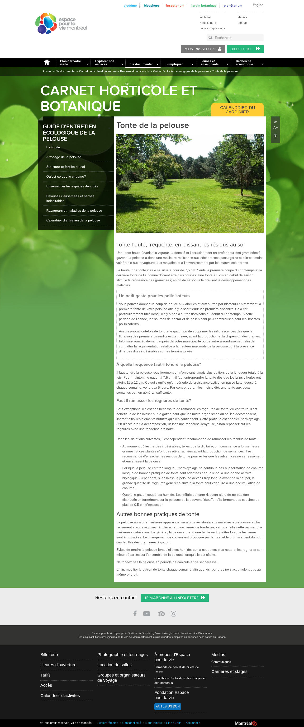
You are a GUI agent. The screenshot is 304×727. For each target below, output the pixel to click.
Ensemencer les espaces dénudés (72, 186)
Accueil (46, 62)
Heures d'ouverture (58, 664)
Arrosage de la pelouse (63, 157)
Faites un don (168, 706)
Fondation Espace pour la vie (171, 695)
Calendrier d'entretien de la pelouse (73, 220)
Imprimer (275, 136)
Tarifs (45, 675)
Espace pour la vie (58, 38)
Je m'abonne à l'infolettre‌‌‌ (171, 598)
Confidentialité (131, 723)
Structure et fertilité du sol (65, 167)
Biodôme (130, 6)
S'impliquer (174, 64)
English (258, 5)
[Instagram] (174, 613)
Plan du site (173, 723)
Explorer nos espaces (104, 62)
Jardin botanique (204, 6)
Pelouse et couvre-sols (135, 71)
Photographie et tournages (122, 654)
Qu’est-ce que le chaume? (66, 176)
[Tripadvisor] (161, 611)
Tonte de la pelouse (225, 71)
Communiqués (221, 662)
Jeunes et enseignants (209, 62)
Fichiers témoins (107, 723)
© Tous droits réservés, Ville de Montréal (66, 723)
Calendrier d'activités (60, 695)
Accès (46, 685)
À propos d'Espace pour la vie (172, 657)
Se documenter (141, 64)
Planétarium (233, 6)
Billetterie (242, 49)
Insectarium (175, 6)
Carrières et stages (229, 671)
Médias (242, 17)
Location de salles (114, 664)
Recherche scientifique (244, 62)
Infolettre (205, 17)
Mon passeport (200, 49)
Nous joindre (208, 23)
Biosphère (151, 6)
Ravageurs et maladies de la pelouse (74, 210)
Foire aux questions (212, 28)
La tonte (53, 147)
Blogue (242, 23)
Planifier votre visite (70, 62)
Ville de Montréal (246, 723)
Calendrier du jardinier (237, 109)
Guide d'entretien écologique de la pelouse (181, 71)
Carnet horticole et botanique (98, 71)
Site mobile (193, 723)
